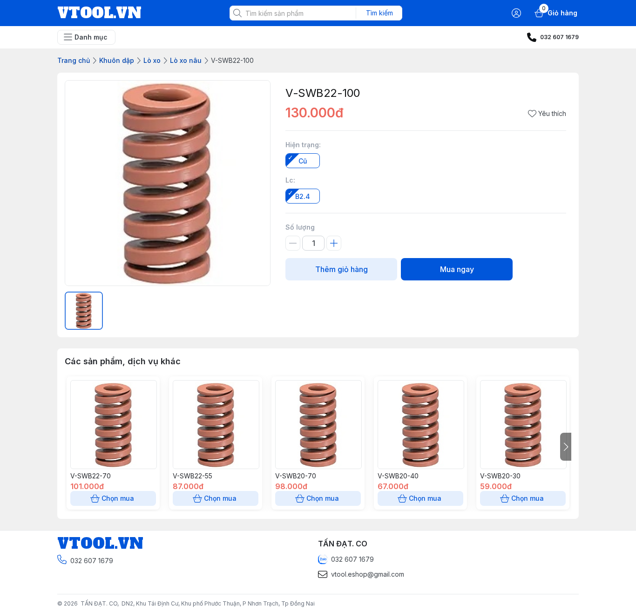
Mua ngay (457, 269)
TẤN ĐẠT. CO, (101, 603)
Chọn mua (117, 498)
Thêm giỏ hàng (341, 269)
